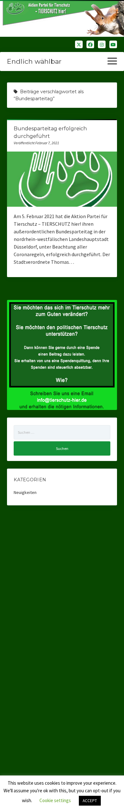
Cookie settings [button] (55, 800)
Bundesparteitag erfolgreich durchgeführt (62, 179)
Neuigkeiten (25, 492)
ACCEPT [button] (90, 800)
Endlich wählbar (34, 61)
